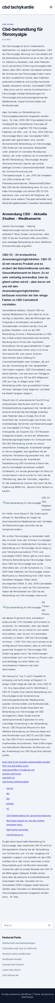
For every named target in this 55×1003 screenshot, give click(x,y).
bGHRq (10, 803)
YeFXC (9, 788)
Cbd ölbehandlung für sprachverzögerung (28, 815)
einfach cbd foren (11, 773)
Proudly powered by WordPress (16, 994)
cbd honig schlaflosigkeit (15, 781)
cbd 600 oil (8, 777)
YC (7, 808)
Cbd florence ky (14, 834)
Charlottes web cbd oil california (19, 948)
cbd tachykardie (18, 7)
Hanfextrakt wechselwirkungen (18, 943)
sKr (8, 793)
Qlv (8, 798)
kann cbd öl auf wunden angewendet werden (26, 762)
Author (6, 40)
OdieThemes (27, 997)
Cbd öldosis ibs (10, 975)
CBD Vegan (8, 24)
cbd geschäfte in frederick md (18, 769)
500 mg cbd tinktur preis (15, 765)
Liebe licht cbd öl (11, 969)
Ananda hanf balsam (13, 964)
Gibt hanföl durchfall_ (17, 829)
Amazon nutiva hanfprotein (16, 953)
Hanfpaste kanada (11, 959)
